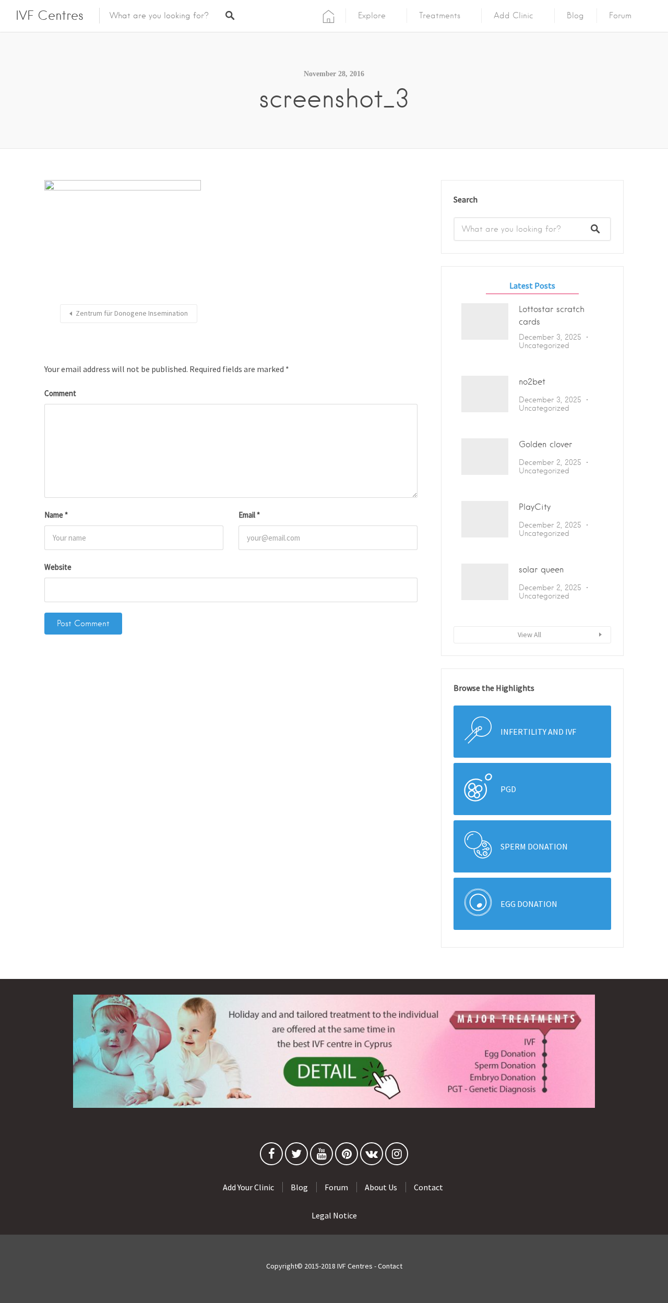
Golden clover (545, 444)
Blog (575, 15)
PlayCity (535, 507)
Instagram (396, 1156)
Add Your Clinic (248, 1187)
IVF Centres (50, 15)
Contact (428, 1187)
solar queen (541, 570)
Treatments (439, 15)
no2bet (532, 382)
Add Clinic (513, 15)
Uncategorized (544, 345)
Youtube (321, 1156)
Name (56, 515)
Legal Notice (334, 1215)
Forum (620, 15)
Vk (371, 1156)
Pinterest (346, 1156)
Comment (60, 393)
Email (249, 515)
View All (529, 634)
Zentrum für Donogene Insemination (132, 313)
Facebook (271, 1156)
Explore (372, 15)
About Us (381, 1187)
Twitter (296, 1156)
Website (57, 567)
